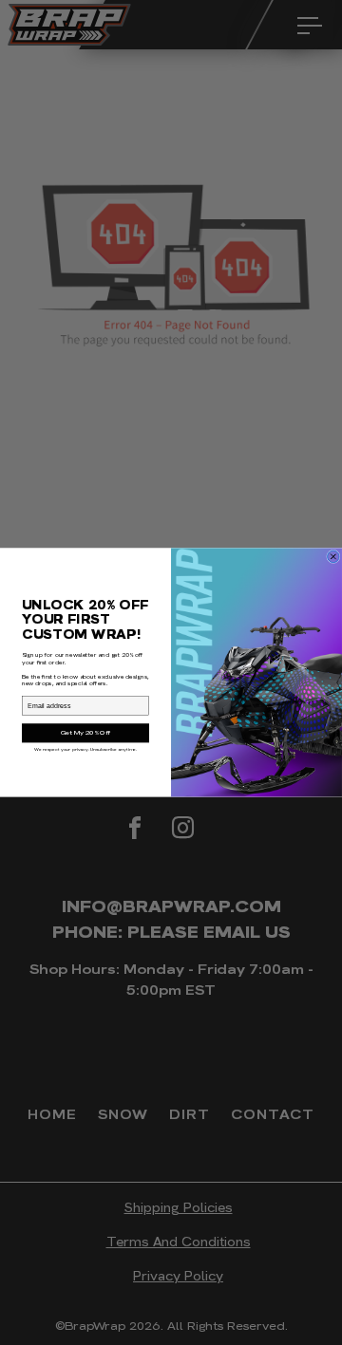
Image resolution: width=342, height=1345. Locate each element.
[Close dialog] (334, 557)
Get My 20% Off (86, 733)
